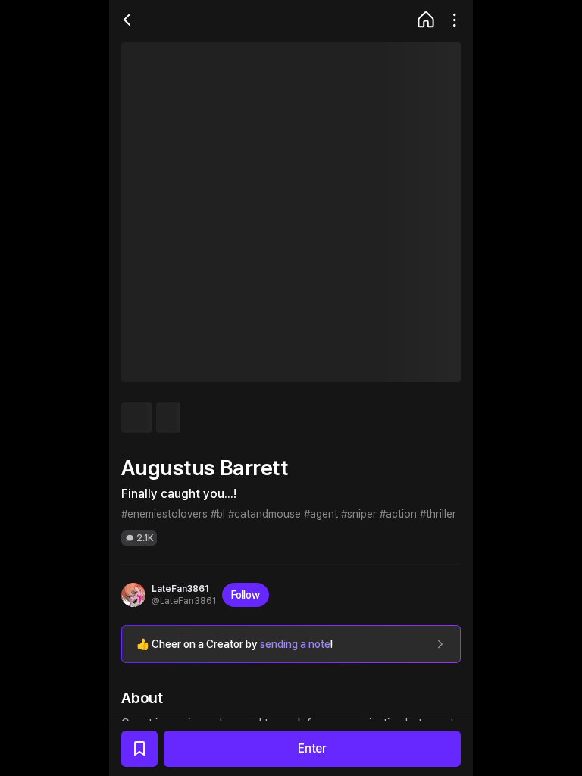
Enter (312, 748)
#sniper (359, 514)
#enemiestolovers (164, 514)
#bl (218, 514)
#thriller (438, 514)
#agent (321, 514)
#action (398, 514)
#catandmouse (264, 514)
